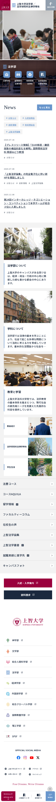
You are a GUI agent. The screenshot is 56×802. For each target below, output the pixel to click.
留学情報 (8, 504)
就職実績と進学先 (14, 555)
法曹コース (9, 484)
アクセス (35, 769)
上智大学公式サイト (15, 769)
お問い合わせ (12, 774)
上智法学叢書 (11, 545)
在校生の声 (10, 524)
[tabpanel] (28, 35)
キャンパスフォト (14, 565)
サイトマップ (37, 774)
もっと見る (44, 107)
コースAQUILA (12, 494)
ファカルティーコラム (16, 514)
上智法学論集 (11, 535)
